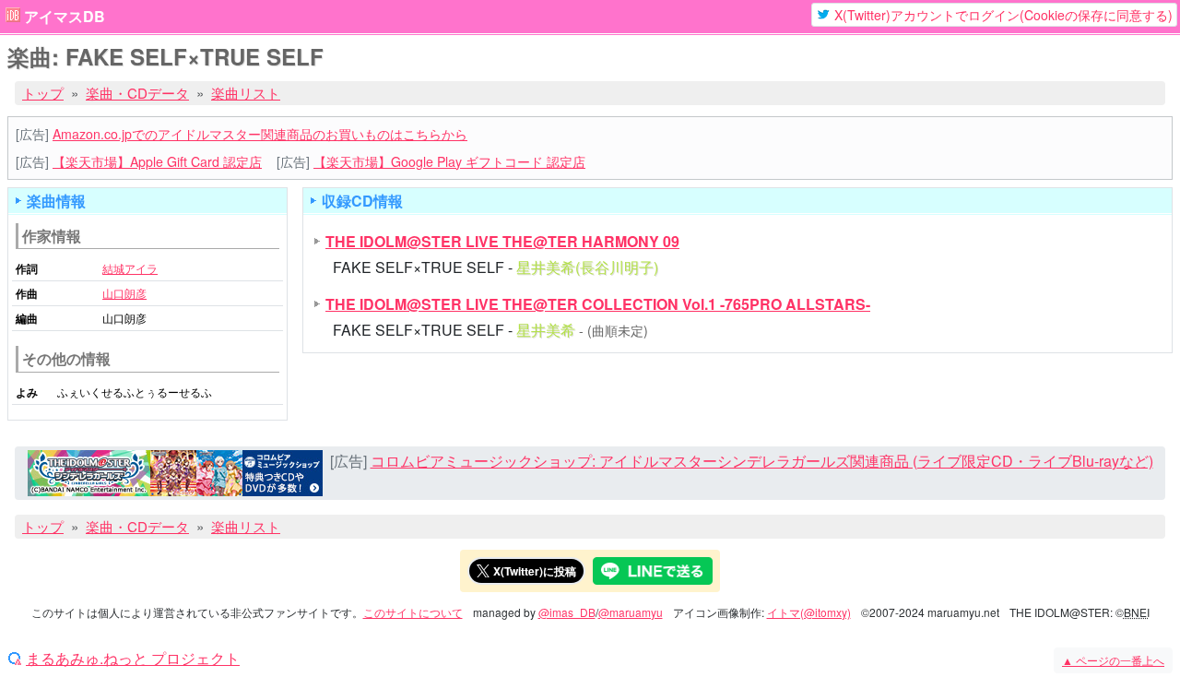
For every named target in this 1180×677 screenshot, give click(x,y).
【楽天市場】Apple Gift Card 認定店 (157, 161)
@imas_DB (567, 612)
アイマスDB (64, 16)
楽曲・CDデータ (137, 92)
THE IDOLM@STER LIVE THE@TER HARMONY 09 (502, 241)
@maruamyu (630, 612)
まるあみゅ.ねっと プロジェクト (133, 658)
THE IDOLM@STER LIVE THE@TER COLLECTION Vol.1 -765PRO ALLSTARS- (597, 304)
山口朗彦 (124, 293)
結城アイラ (130, 268)
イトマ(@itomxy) (809, 612)
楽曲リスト (245, 92)
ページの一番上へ (1113, 660)
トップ (43, 92)
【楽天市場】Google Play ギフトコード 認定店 (449, 161)
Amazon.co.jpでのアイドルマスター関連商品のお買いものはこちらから (260, 134)
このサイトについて (413, 612)
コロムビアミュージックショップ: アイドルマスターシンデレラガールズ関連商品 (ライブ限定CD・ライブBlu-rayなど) (762, 460)
